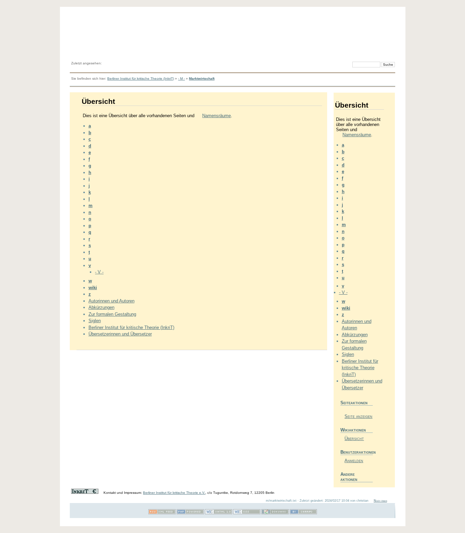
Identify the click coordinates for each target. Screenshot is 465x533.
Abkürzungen (101, 307)
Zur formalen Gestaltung (112, 314)
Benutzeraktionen (356, 452)
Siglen (95, 320)
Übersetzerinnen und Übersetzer (120, 333)
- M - (181, 78)
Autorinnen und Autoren (111, 300)
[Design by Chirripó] (303, 513)
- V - (99, 272)
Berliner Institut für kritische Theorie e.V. (174, 493)
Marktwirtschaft (201, 78)
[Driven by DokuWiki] (275, 513)
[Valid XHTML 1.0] (218, 513)
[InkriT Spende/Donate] (84, 493)
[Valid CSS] (246, 513)
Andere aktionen (348, 477)
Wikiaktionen (353, 430)
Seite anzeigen (358, 416)
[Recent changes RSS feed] (162, 513)
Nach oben (380, 500)
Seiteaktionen (354, 402)
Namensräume (216, 115)
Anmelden (353, 460)
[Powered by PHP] (190, 513)
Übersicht (354, 438)
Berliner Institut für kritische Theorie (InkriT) (140, 78)
